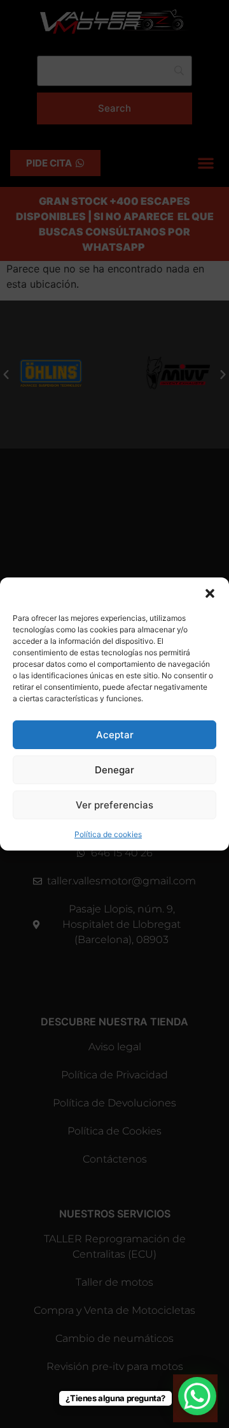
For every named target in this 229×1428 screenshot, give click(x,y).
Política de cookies (108, 834)
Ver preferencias (114, 805)
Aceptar (115, 735)
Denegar (114, 770)
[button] (210, 593)
